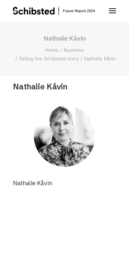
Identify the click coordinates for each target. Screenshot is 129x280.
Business (74, 50)
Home (51, 50)
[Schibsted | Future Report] (61, 10)
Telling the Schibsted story (49, 58)
